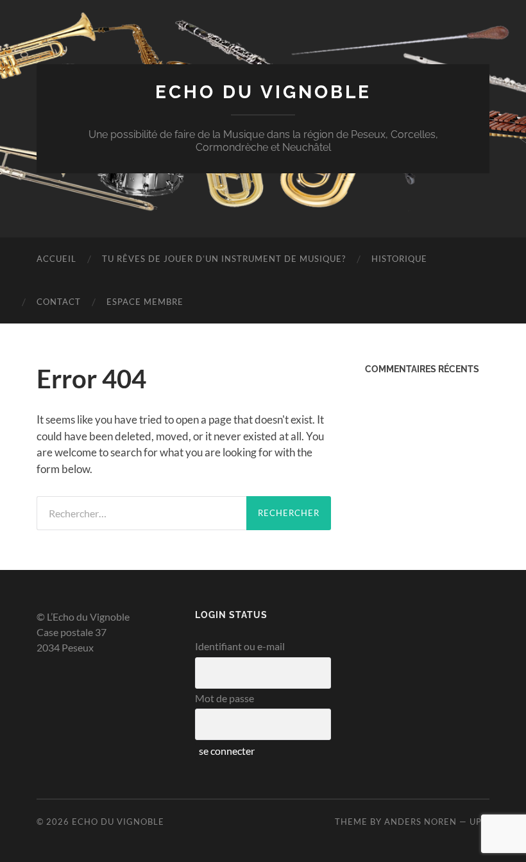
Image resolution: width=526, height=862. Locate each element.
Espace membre (144, 302)
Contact (59, 302)
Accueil (56, 259)
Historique (399, 259)
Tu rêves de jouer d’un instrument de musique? (224, 259)
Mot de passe (224, 698)
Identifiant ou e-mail (240, 646)
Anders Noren (420, 821)
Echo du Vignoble (263, 92)
